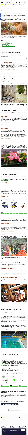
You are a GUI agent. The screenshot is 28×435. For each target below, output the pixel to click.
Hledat (16, 2)
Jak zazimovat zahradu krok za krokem (7, 41)
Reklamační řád (3, 426)
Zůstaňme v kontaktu (5, 0)
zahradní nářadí (8, 81)
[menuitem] (2, 5)
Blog (1, 0)
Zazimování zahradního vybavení (6, 45)
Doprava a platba (13, 0)
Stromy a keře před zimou (5, 44)
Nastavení (4, 433)
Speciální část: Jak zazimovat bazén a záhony (8, 46)
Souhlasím (23, 430)
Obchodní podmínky (3, 427)
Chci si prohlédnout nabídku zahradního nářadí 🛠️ (10, 404)
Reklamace (9, 0)
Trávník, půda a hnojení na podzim (7, 43)
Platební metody (12, 427)
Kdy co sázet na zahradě (19, 373)
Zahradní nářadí (4, 363)
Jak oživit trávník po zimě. (4, 180)
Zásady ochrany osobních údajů (22, 426)
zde (5, 431)
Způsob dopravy (12, 426)
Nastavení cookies (21, 427)
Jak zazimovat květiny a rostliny (6, 42)
